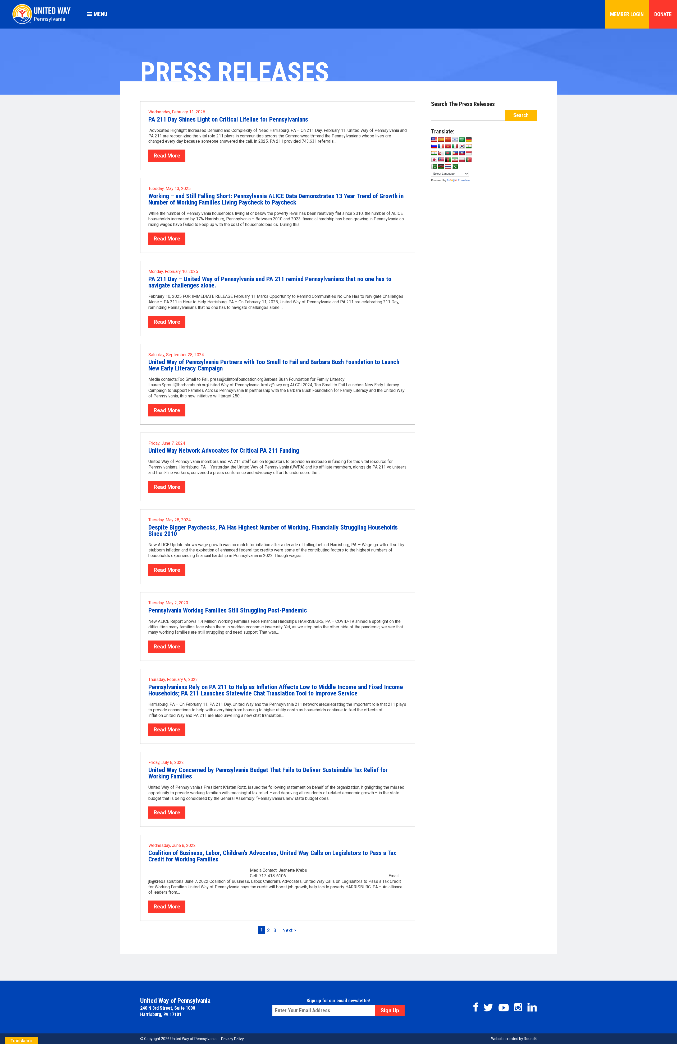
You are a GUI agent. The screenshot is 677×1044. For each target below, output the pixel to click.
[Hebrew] (455, 139)
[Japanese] (434, 160)
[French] (441, 146)
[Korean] (462, 146)
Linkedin (532, 1007)
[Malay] (441, 160)
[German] (468, 139)
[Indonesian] (468, 153)
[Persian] (455, 160)
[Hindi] (434, 153)
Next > (289, 930)
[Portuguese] (468, 160)
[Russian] (434, 146)
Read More (167, 155)
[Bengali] (448, 153)
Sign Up (390, 1010)
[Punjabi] (434, 166)
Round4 (530, 1039)
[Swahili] (441, 166)
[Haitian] (462, 153)
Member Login (627, 14)
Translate (464, 180)
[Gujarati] (468, 146)
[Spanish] (441, 139)
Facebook (475, 1007)
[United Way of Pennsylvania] (43, 23)
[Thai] (448, 166)
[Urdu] (455, 166)
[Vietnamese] (448, 146)
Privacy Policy (232, 1039)
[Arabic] (462, 139)
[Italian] (455, 146)
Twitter (488, 1007)
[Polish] (462, 160)
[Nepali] (441, 153)
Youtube (503, 1007)
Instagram (518, 1007)
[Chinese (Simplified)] (448, 139)
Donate (663, 14)
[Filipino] (455, 153)
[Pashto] (448, 160)
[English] (434, 139)
